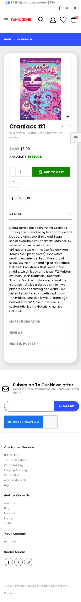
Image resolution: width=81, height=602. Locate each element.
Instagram (10, 518)
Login (7, 485)
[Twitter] (67, 7)
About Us (9, 503)
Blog (7, 508)
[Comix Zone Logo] (19, 19)
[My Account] (53, 20)
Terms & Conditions (16, 460)
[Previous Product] (62, 127)
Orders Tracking (13, 465)
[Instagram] (74, 7)
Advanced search (15, 480)
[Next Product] (69, 127)
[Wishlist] (63, 20)
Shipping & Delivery (15, 470)
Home (7, 39)
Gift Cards (10, 541)
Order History (12, 475)
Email (28, 198)
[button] (67, 116)
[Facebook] (59, 7)
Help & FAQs (11, 455)
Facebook (12, 198)
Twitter (20, 198)
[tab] (40, 213)
